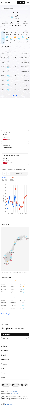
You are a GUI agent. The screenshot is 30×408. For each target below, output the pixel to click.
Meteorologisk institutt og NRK (19, 272)
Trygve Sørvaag (14, 391)
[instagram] (22, 385)
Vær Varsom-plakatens (12, 398)
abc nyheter (7, 384)
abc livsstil (16, 384)
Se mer (15, 95)
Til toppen (4, 324)
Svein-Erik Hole (14, 393)
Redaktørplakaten (23, 396)
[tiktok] (26, 385)
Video (3, 377)
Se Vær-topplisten (6, 314)
